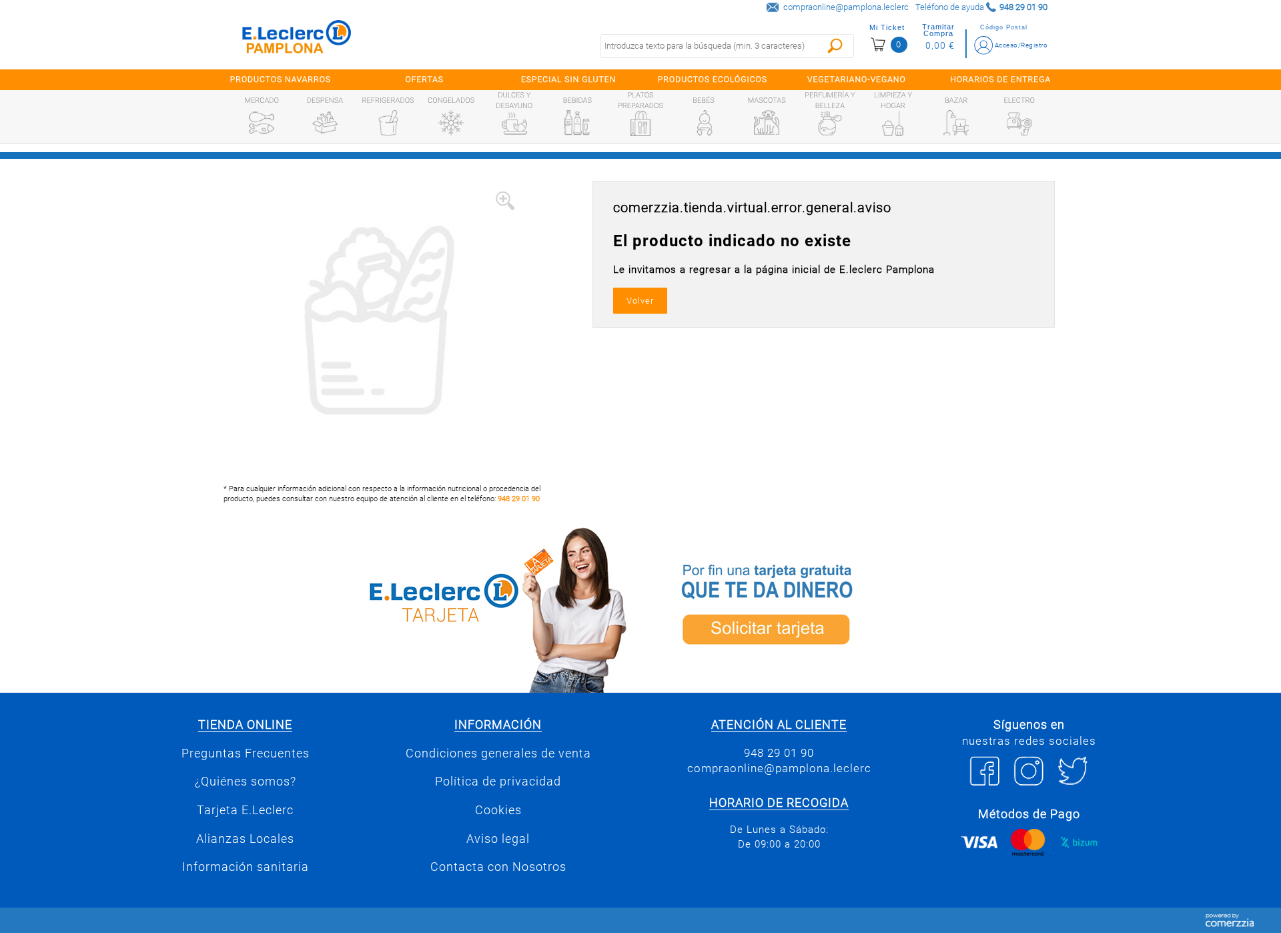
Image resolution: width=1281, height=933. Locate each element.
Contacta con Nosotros (498, 867)
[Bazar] (956, 122)
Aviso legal (498, 839)
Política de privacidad (498, 781)
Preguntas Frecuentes (245, 753)
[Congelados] (451, 122)
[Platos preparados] (640, 123)
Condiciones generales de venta (498, 753)
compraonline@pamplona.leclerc (846, 7)
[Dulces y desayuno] (514, 123)
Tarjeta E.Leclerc (245, 810)
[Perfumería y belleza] (830, 123)
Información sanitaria (245, 867)
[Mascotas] (766, 122)
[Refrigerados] (388, 122)
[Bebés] (704, 122)
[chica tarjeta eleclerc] (423, 608)
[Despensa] (325, 122)
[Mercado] (261, 122)
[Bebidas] (577, 122)
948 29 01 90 (519, 499)
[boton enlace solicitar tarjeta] (857, 608)
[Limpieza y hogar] (892, 123)
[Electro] (1019, 122)
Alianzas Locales (245, 839)
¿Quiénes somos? (245, 781)
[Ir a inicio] (297, 40)
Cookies (498, 810)
